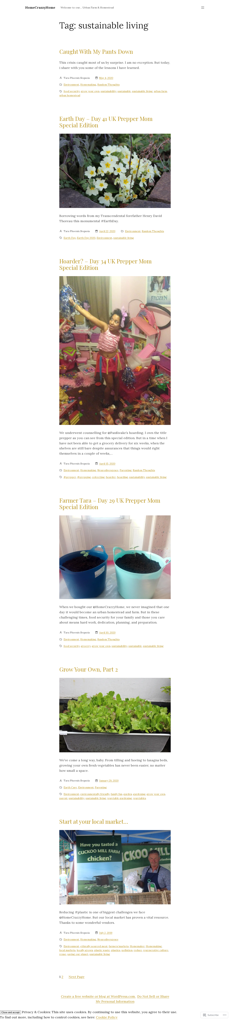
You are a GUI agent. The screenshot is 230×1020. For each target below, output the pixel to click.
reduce (138, 950)
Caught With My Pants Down (96, 51)
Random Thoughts (108, 84)
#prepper (70, 477)
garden (127, 794)
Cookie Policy (107, 1017)
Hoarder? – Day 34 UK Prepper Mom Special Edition (105, 264)
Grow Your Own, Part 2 (88, 669)
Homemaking (88, 84)
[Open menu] (203, 7)
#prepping (84, 477)
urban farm (160, 91)
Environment (71, 84)
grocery (86, 646)
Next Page (76, 977)
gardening (139, 794)
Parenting (126, 470)
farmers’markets (119, 946)
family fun (116, 794)
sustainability (108, 91)
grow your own (90, 91)
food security (72, 91)
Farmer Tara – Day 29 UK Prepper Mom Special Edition (109, 503)
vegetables (139, 798)
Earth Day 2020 (86, 237)
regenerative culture (155, 950)
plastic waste (102, 950)
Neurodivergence (107, 470)
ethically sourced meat (93, 946)
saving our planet (77, 954)
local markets (67, 950)
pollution (126, 950)
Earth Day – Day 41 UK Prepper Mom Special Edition (106, 121)
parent (63, 798)
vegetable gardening (119, 798)
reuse (62, 954)
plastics (115, 950)
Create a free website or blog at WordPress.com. (98, 996)
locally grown (85, 950)
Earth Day (70, 237)
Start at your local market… (93, 821)
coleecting (98, 477)
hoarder (111, 477)
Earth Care (70, 787)
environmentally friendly (94, 794)
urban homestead (69, 95)
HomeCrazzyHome (40, 7)
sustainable (124, 91)
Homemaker (137, 946)
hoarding (122, 477)
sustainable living (142, 91)
